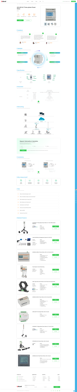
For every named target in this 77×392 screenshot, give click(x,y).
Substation (34, 380)
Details (55, 226)
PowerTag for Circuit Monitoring (38, 266)
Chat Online (20, 20)
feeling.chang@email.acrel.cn (67, 1)
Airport (48, 379)
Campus (44, 380)
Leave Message (28, 20)
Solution (28, 1)
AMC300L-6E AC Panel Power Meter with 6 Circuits (41, 355)
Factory (49, 376)
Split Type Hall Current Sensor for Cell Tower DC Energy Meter (43, 281)
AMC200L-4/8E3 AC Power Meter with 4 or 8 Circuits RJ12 (42, 252)
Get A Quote (73, 1)
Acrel (40, 1)
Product (32, 1)
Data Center (34, 379)
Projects (59, 379)
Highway (44, 379)
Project (36, 1)
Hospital (49, 380)
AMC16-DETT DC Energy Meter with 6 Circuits (40, 311)
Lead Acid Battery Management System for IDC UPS (42, 237)
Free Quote (23, 150)
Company (59, 380)
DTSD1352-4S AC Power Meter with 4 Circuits (40, 341)
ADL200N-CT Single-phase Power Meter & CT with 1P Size (42, 326)
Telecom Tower (34, 376)
